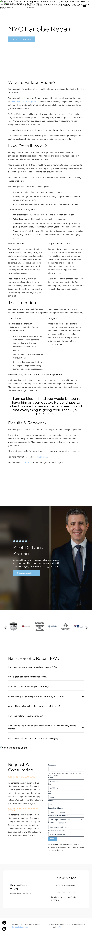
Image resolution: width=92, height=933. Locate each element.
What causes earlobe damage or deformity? (28, 686)
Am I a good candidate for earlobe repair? (27, 677)
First (49, 785)
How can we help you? (56, 830)
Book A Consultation (22, 39)
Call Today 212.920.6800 (21, 776)
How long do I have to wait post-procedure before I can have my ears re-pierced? (42, 727)
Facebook (52, 765)
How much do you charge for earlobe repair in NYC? (32, 667)
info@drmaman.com (66, 892)
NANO (60, 927)
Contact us (28, 462)
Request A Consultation (71, 5)
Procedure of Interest (56, 808)
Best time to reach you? (57, 823)
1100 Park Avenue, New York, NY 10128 (23, 809)
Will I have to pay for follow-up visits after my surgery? (33, 738)
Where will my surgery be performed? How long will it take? (36, 696)
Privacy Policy (17, 927)
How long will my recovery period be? (25, 716)
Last (49, 791)
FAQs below (41, 457)
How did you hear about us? (58, 815)
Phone (50, 801)
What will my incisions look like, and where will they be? (34, 706)
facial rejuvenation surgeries (23, 101)
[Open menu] (84, 5)
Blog (26, 927)
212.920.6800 (32, 4)
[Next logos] (86, 627)
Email (50, 793)
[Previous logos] (5, 627)
